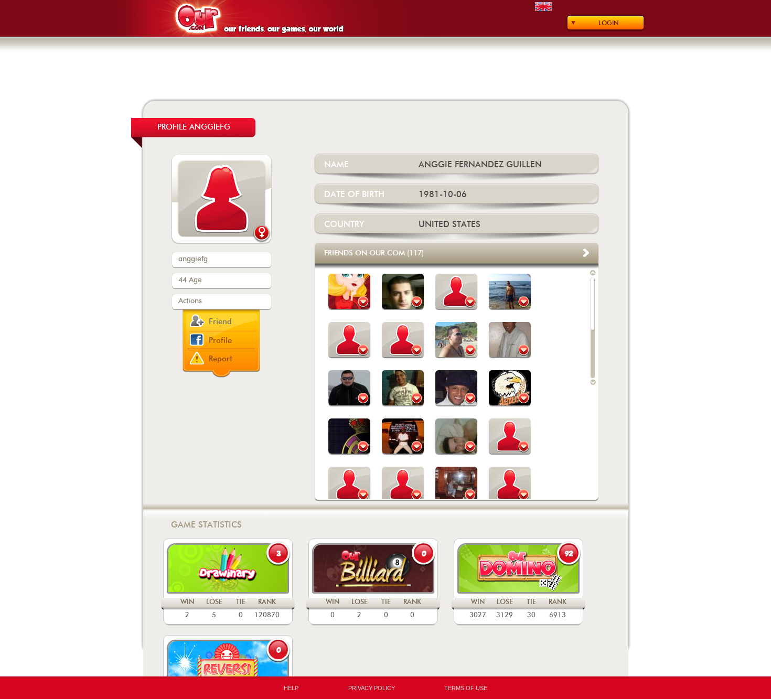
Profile (220, 341)
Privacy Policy (371, 688)
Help (291, 688)
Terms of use (465, 688)
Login (608, 23)
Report (220, 359)
